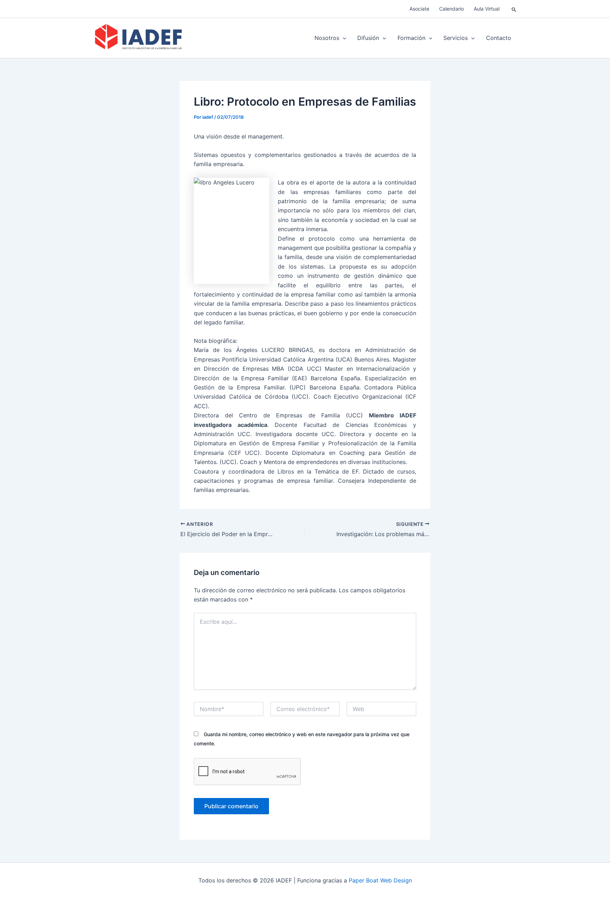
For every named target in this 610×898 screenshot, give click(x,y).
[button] (514, 9)
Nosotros (327, 37)
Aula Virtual (487, 9)
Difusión (368, 37)
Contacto (498, 37)
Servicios (455, 37)
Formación (411, 37)
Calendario (451, 9)
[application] (342, 38)
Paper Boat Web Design (380, 880)
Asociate (419, 9)
